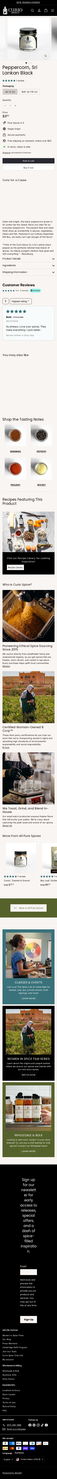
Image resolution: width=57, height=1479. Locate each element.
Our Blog (6, 1339)
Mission (6, 666)
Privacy (5, 1398)
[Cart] (46, 10)
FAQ (4, 1410)
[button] (9, 80)
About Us (7, 825)
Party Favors (8, 1379)
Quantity (6, 100)
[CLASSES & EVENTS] (28, 955)
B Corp (6, 747)
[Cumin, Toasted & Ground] (21, 864)
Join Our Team (9, 1351)
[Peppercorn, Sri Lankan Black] (28, 195)
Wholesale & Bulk (10, 1371)
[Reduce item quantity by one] (5, 105)
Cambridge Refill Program (14, 1347)
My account (8, 1359)
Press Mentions (10, 1343)
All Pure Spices (30, 836)
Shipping (6, 153)
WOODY (41, 485)
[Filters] (5, 301)
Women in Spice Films (13, 1335)
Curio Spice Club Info (12, 1355)
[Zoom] (45, 56)
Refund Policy (9, 1406)
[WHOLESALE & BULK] (28, 1108)
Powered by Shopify (12, 1473)
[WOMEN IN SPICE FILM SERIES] (28, 1032)
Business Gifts (9, 1375)
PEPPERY (41, 451)
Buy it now (28, 167)
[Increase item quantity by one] (15, 105)
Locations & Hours (11, 1390)
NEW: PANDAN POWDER (28, 2)
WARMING (15, 451)
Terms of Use (8, 1402)
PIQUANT (15, 485)
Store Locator (8, 1394)
